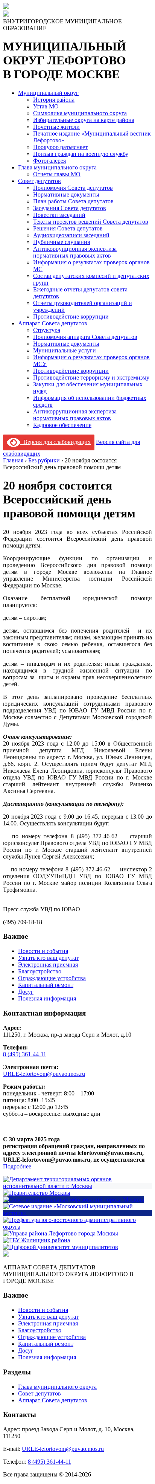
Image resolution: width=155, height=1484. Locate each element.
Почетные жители (56, 127)
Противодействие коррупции (71, 316)
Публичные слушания (61, 242)
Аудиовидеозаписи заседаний (71, 235)
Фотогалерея (49, 160)
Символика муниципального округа (80, 113)
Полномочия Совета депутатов (73, 188)
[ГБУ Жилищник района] (36, 1240)
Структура (46, 330)
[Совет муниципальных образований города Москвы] (73, 1199)
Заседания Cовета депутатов (69, 208)
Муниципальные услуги (64, 350)
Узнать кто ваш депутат (48, 958)
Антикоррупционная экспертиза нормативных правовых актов (75, 252)
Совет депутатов (39, 181)
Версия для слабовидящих (55, 442)
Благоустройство (39, 971)
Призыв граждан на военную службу (80, 154)
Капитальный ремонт (45, 985)
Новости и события (43, 951)
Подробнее (17, 1166)
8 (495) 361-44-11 (24, 1054)
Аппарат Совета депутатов (52, 323)
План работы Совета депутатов (73, 201)
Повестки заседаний (59, 215)
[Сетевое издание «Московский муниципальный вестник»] (77, 1213)
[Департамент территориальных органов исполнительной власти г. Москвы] (77, 1186)
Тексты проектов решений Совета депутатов (90, 221)
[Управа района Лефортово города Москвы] (60, 1233)
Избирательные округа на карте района (83, 120)
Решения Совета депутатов (68, 228)
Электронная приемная (48, 964)
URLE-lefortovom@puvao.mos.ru (44, 1074)
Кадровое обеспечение (62, 425)
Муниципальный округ (48, 93)
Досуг (25, 991)
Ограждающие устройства (52, 978)
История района (53, 99)
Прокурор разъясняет (60, 147)
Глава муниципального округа (57, 167)
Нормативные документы (66, 194)
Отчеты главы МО (57, 174)
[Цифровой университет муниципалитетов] (60, 1247)
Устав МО (46, 106)
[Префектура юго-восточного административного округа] (77, 1226)
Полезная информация (47, 998)
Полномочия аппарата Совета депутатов (85, 337)
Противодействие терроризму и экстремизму (91, 377)
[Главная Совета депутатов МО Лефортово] (6, 14)
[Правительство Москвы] (36, 1193)
